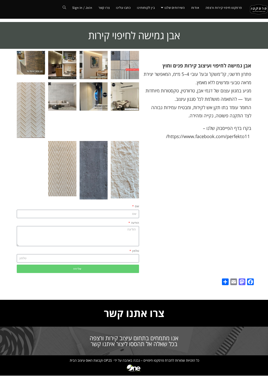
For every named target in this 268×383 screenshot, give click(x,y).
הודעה (134, 222)
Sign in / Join (82, 7)
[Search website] (64, 8)
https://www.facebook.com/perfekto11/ (208, 136)
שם (136, 206)
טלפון (135, 250)
